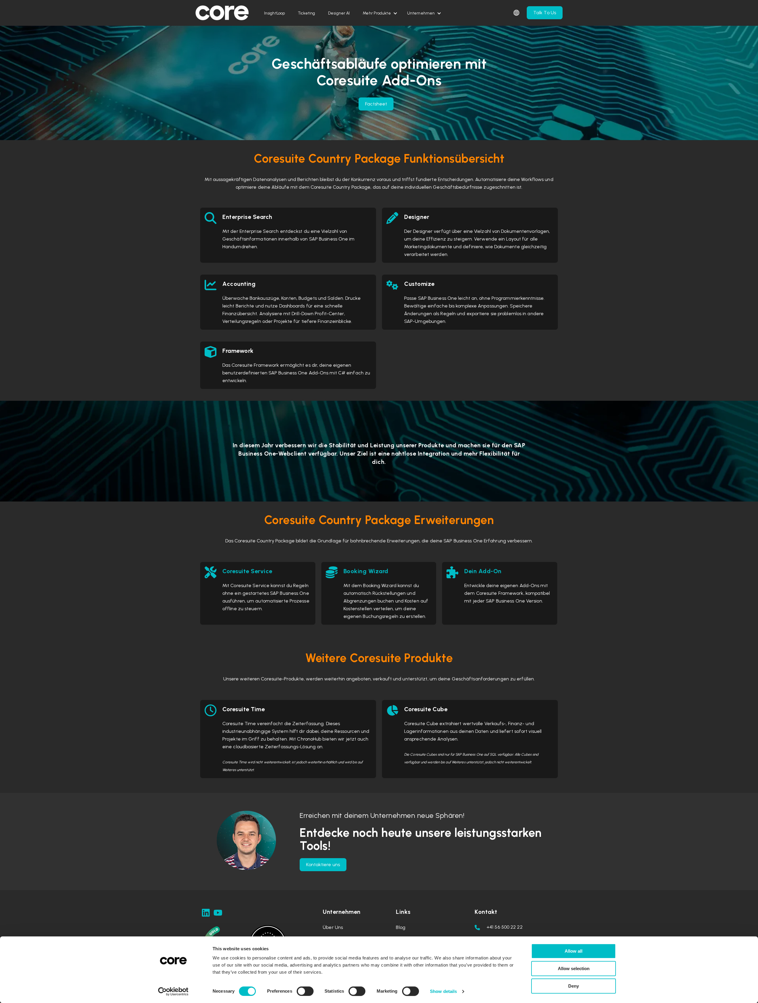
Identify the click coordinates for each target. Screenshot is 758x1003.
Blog (400, 927)
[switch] (305, 991)
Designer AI (339, 13)
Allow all (573, 951)
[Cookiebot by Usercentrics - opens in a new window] (173, 991)
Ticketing (306, 13)
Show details (443, 991)
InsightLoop (274, 13)
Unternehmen (421, 13)
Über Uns (333, 927)
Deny (573, 985)
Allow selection (574, 968)
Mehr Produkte (377, 13)
